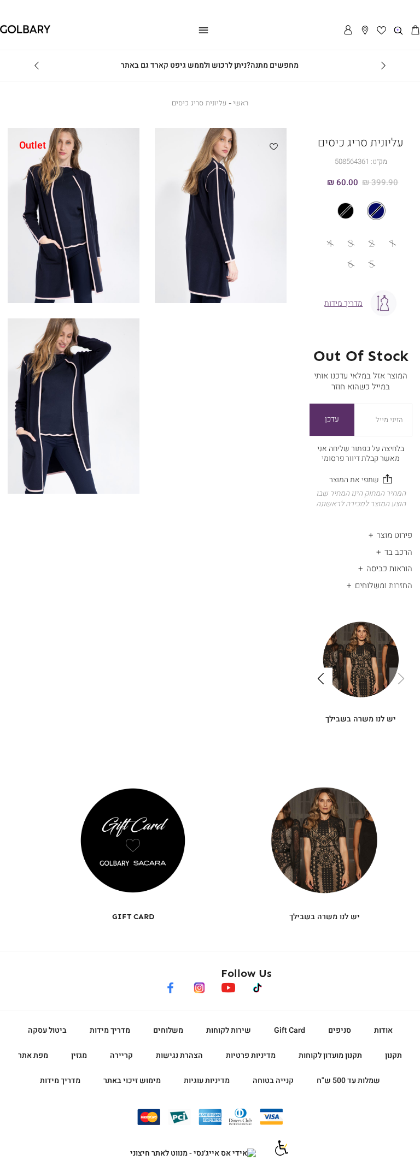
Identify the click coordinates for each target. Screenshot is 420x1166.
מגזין (79, 1055)
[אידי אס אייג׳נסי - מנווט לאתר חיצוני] (193, 1153)
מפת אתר (33, 1055)
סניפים (339, 1030)
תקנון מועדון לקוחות (330, 1055)
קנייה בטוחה (273, 1080)
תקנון (393, 1055)
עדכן (332, 419)
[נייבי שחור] (361, 211)
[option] (376, 210)
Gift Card (289, 1030)
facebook (170, 986)
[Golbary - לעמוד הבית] (25, 31)
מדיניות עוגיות (207, 1080)
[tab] (361, 532)
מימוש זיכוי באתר (132, 1080)
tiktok (258, 986)
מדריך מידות (110, 1030)
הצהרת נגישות (179, 1055)
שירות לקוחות (228, 1030)
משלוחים (168, 1030)
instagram (199, 986)
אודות (383, 1030)
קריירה (121, 1055)
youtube (228, 986)
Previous (383, 65)
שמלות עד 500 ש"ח (348, 1080)
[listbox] (361, 211)
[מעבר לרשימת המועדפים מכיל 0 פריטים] (382, 30)
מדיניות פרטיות (251, 1055)
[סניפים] (365, 30)
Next (36, 65)
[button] (415, 30)
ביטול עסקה (47, 1030)
